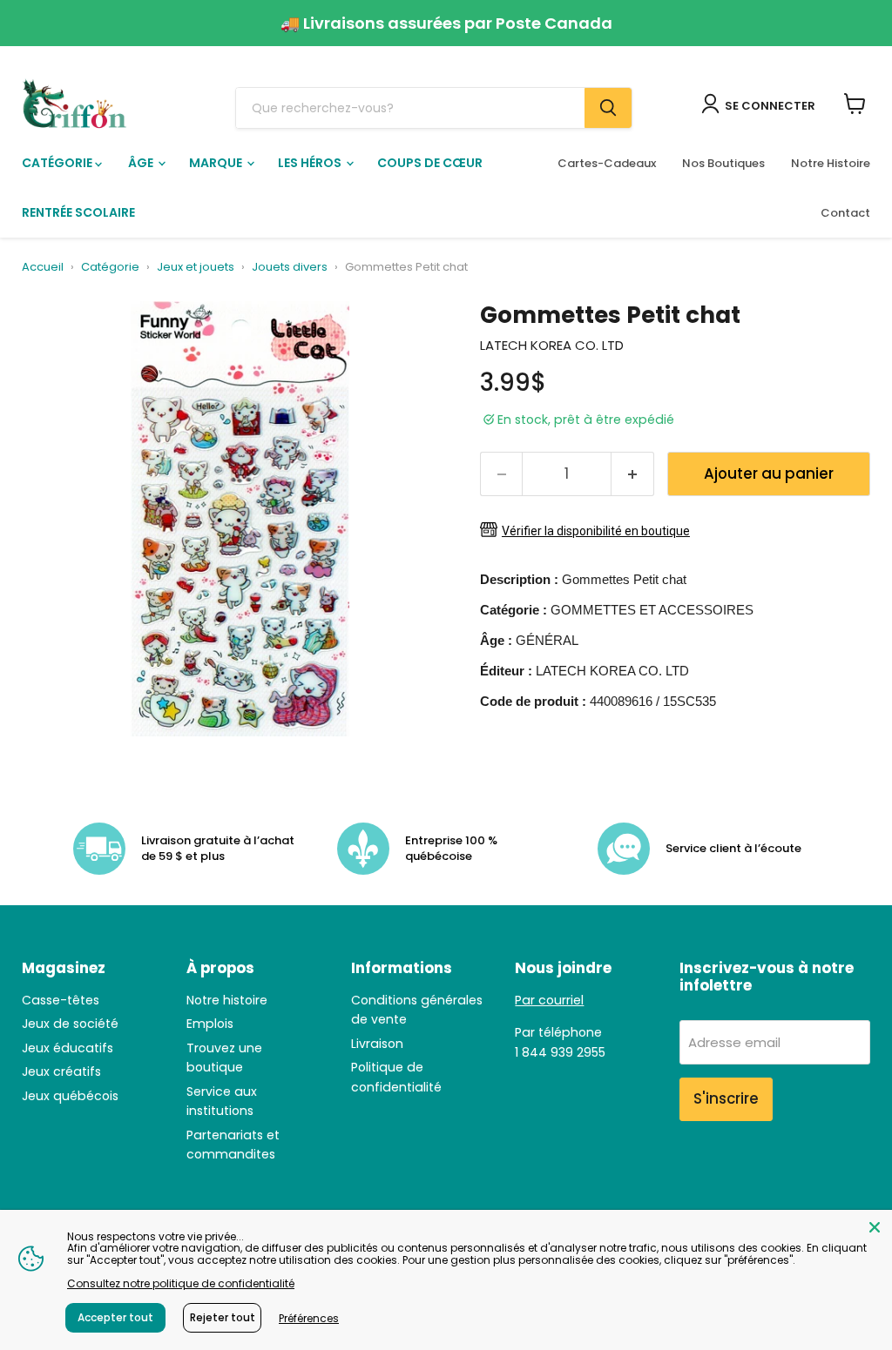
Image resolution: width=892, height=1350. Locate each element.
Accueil (43, 267)
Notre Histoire (830, 163)
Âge (142, 162)
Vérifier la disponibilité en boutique (596, 531)
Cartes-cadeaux (607, 163)
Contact (845, 213)
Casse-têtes (60, 1000)
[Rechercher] (608, 108)
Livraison (377, 1043)
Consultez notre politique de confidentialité (180, 1283)
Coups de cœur (430, 162)
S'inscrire (726, 1098)
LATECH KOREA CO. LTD (552, 345)
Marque (217, 162)
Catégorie (58, 162)
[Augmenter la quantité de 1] (633, 474)
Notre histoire (226, 1000)
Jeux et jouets (195, 267)
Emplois (209, 1023)
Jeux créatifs (61, 1071)
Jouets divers (290, 267)
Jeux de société (70, 1023)
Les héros (311, 162)
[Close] (874, 1227)
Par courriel (549, 1000)
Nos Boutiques (723, 163)
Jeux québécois (70, 1096)
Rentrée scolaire (78, 212)
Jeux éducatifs (67, 1048)
